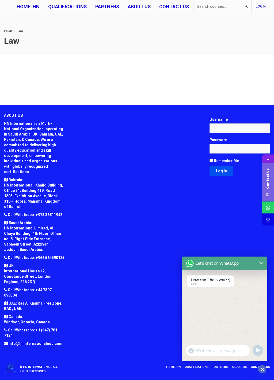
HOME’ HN (173, 367)
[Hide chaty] (262, 369)
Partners (220, 367)
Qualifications (196, 367)
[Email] (268, 220)
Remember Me (226, 161)
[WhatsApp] (268, 208)
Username (219, 119)
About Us (239, 367)
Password (218, 140)
